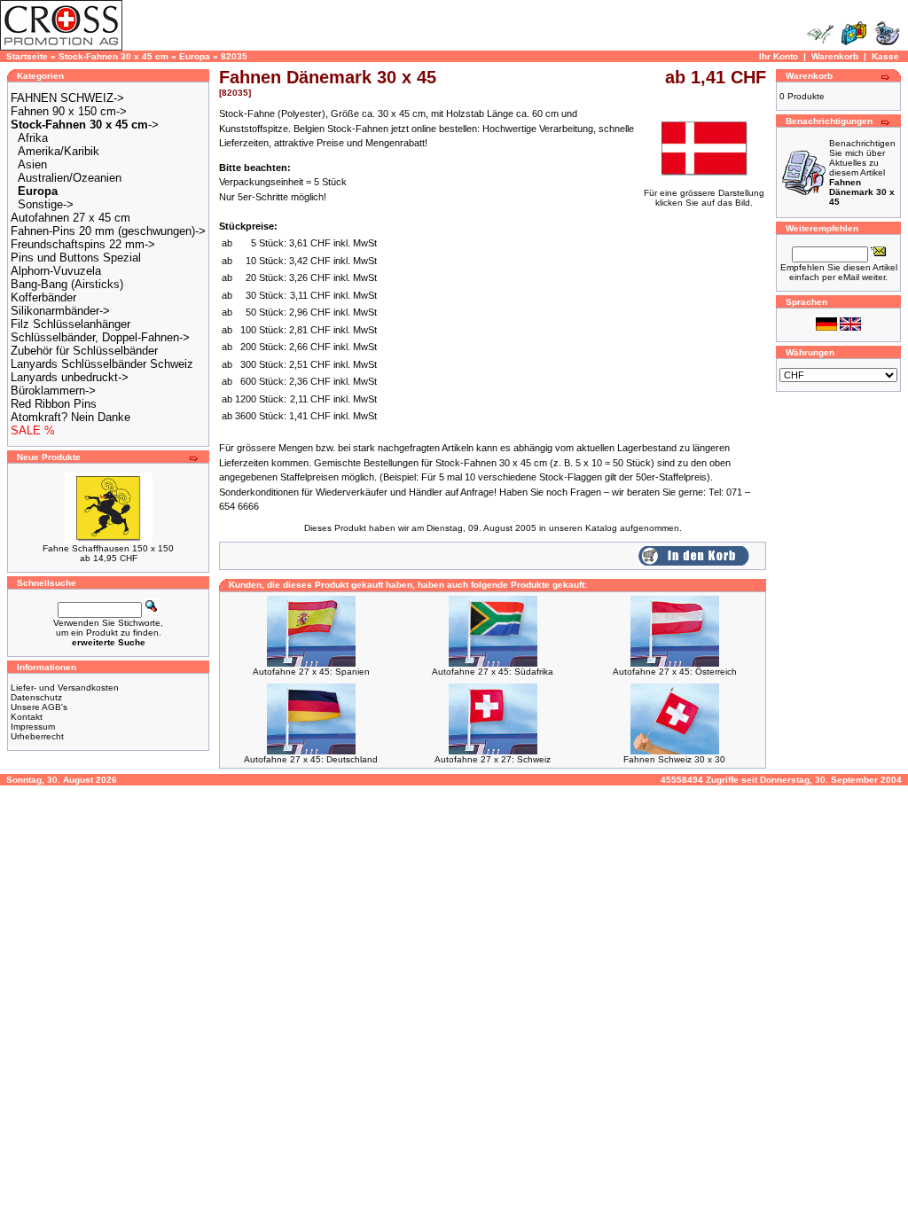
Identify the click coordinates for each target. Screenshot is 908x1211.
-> (85, 124)
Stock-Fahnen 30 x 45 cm (113, 56)
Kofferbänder (43, 297)
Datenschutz (36, 697)
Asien (32, 164)
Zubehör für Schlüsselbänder (84, 350)
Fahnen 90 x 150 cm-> (69, 111)
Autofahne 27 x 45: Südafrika (492, 671)
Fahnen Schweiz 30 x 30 (674, 759)
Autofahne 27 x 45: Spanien (311, 671)
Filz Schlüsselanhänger (70, 324)
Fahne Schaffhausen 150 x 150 (108, 548)
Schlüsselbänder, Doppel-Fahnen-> (100, 337)
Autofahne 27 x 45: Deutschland (311, 759)
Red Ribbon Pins (54, 403)
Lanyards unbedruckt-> (70, 377)
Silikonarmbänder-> (60, 310)
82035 (234, 56)
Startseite (27, 56)
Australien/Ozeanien (69, 177)
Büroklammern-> (53, 390)
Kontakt (27, 717)
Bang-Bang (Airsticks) (67, 284)
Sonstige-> (46, 204)
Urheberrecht (37, 736)
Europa (194, 56)
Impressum (33, 726)
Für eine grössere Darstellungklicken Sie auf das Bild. (704, 197)
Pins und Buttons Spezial (76, 257)
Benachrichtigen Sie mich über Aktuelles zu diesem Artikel (862, 172)
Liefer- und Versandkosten (65, 687)
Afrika (33, 138)
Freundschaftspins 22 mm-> (83, 244)
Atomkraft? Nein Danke (70, 417)
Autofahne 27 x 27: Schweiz (492, 759)
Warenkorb (834, 56)
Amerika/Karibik (58, 151)
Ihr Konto (778, 56)
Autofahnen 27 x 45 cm (70, 217)
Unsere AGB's (39, 707)
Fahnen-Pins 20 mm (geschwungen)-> (108, 231)
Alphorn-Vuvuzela (56, 270)
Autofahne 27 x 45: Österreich (675, 671)
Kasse (885, 56)
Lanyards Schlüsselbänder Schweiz (102, 364)
